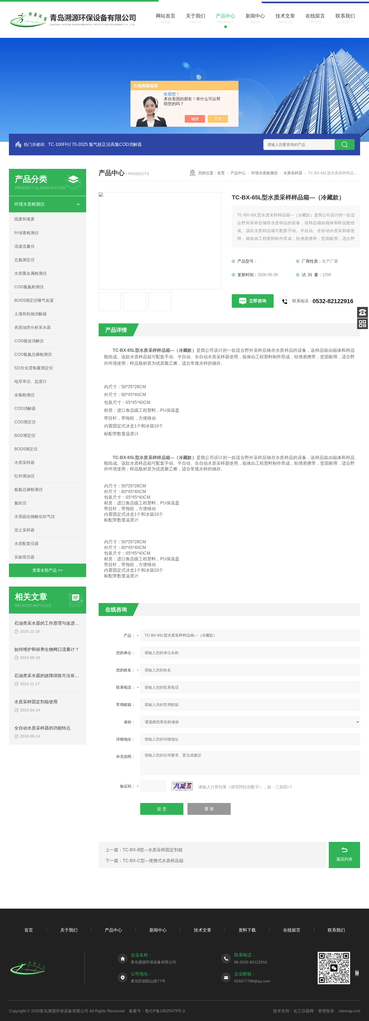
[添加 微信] (362, 323)
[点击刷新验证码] (182, 786)
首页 (221, 173)
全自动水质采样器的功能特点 (42, 728)
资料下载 (247, 930)
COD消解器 (25, 408)
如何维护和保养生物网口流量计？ (46, 649)
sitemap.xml (349, 1011)
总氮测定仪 (24, 259)
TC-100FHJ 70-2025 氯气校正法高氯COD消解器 (95, 144)
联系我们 (336, 930)
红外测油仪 (24, 476)
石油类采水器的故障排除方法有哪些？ (51, 675)
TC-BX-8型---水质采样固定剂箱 (153, 850)
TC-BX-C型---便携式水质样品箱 (153, 860)
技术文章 (202, 930)
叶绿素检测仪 (26, 232)
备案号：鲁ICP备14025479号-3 (157, 1011)
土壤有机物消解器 (30, 314)
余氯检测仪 (24, 395)
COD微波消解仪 (29, 341)
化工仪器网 (303, 1011)
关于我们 (69, 930)
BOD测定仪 (24, 435)
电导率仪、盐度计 (30, 381)
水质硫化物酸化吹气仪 (34, 516)
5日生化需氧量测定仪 (33, 368)
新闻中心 (158, 930)
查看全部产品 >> (47, 570)
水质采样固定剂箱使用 (36, 701)
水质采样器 (24, 462)
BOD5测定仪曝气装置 (34, 300)
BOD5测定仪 (26, 449)
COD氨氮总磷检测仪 (33, 354)
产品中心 (238, 173)
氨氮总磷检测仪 (28, 489)
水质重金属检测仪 (30, 273)
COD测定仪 (25, 422)
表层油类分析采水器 (32, 327)
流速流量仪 (24, 246)
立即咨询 (257, 301)
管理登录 (326, 1011)
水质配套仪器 (26, 543)
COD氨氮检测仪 (29, 286)
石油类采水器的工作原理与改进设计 (48, 623)
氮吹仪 (20, 503)
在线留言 (291, 930)
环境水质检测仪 (29, 204)
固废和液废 (24, 219)
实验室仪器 (24, 557)
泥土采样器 (24, 530)
